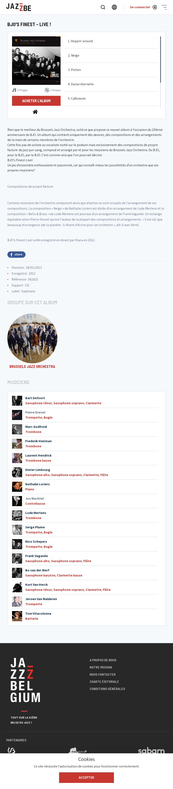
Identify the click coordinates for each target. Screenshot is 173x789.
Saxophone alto (37, 475)
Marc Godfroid (36, 426)
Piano (29, 489)
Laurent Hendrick (38, 455)
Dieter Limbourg (37, 470)
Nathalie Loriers (37, 484)
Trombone (33, 432)
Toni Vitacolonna (38, 613)
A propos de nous (103, 660)
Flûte (104, 475)
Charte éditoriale (104, 681)
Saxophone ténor (38, 403)
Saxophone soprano (68, 403)
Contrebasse (35, 503)
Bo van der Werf (37, 570)
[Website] (35, 111)
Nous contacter (103, 674)
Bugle (48, 417)
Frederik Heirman (38, 441)
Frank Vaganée (36, 556)
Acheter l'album (36, 100)
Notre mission (101, 667)
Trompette (33, 417)
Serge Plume (35, 527)
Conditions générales (107, 689)
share (18, 254)
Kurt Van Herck (36, 584)
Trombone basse (38, 460)
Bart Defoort (35, 398)
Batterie (31, 618)
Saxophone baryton (40, 575)
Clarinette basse (69, 575)
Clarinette (93, 403)
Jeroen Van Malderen (41, 599)
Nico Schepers (36, 541)
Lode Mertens (35, 513)
